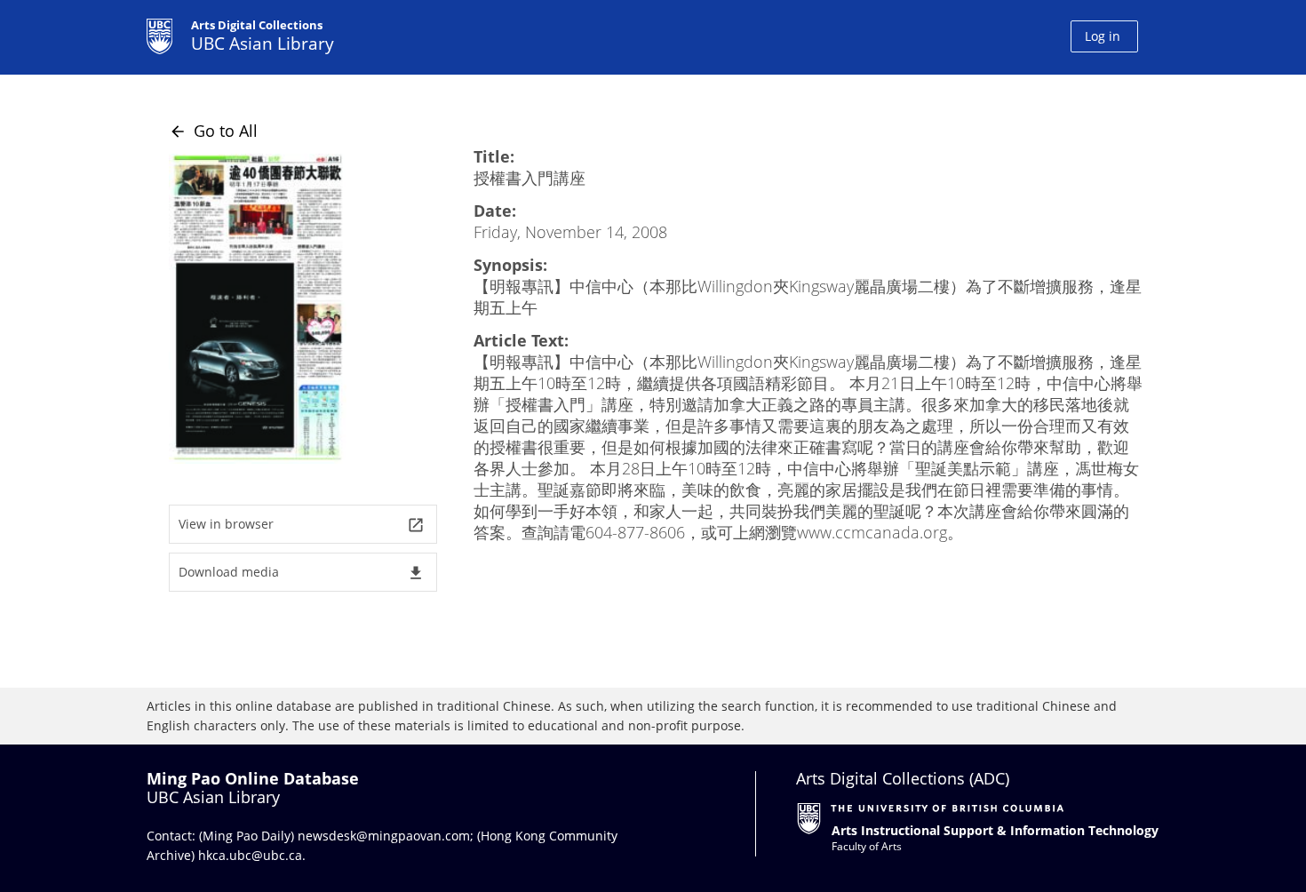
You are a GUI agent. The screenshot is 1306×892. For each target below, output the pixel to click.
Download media (302, 572)
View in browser (302, 524)
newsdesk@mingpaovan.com (384, 835)
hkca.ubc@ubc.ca (250, 855)
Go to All (213, 130)
